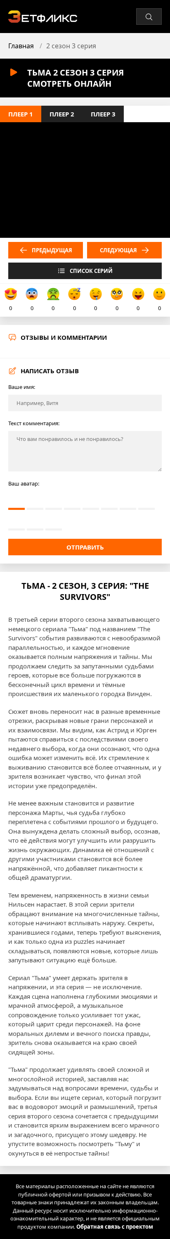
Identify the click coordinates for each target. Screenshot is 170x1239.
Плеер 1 (20, 114)
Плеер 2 (62, 114)
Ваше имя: (21, 387)
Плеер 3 (103, 114)
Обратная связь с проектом (114, 1226)
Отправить (85, 547)
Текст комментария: (33, 423)
